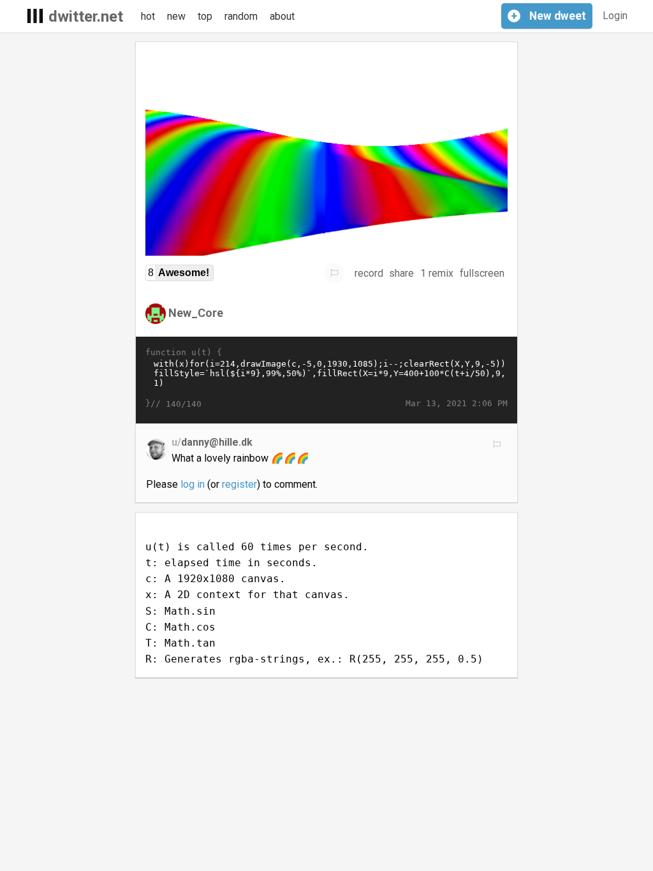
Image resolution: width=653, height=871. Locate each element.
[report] (334, 273)
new (176, 16)
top (205, 16)
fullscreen (482, 273)
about (282, 16)
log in (192, 484)
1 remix (436, 273)
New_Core (195, 312)
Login (615, 16)
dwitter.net (85, 17)
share (401, 273)
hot (148, 16)
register (239, 484)
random (241, 16)
